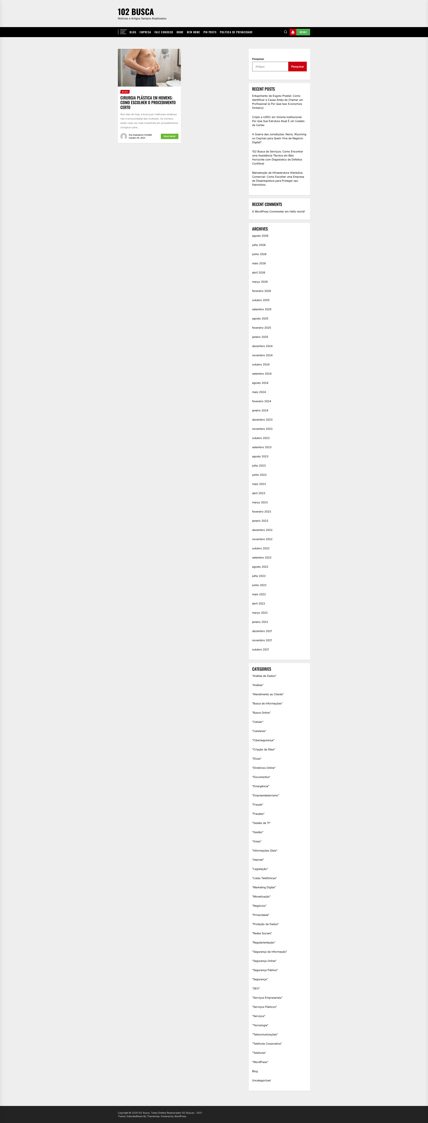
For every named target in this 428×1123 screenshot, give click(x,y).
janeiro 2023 (260, 520)
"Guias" (256, 841)
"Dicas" (256, 758)
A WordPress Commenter (268, 211)
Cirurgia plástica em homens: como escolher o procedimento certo (148, 102)
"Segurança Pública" (265, 970)
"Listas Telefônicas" (264, 878)
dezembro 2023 (262, 419)
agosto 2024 (260, 382)
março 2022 (260, 612)
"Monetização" (261, 896)
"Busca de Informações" (267, 703)
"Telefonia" (259, 1052)
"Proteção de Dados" (265, 924)
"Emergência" (260, 786)
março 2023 (260, 502)
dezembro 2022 (262, 530)
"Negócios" (259, 905)
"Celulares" (259, 731)
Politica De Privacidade (236, 32)
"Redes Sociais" (262, 933)
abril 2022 (258, 603)
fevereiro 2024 (261, 401)
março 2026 (260, 281)
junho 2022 (259, 585)
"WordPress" (260, 1062)
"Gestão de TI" (261, 823)
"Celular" (257, 721)
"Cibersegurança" (263, 740)
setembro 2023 (262, 447)
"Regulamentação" (263, 942)
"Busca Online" (261, 712)
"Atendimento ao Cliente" (268, 694)
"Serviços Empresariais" (267, 997)
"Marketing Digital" (264, 887)
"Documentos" (261, 777)
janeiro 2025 (260, 337)
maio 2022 (259, 594)
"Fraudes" (258, 813)
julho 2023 (259, 465)
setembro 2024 (262, 373)
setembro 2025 (262, 309)
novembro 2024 (262, 355)
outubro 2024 (261, 364)
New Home (193, 32)
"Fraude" (257, 804)
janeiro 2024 (260, 410)
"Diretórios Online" (264, 767)
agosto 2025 (260, 318)
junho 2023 (259, 474)
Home (180, 32)
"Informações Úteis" (264, 850)
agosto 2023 (260, 456)
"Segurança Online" (264, 961)
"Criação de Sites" (263, 749)
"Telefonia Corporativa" (267, 1043)
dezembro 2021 (262, 631)
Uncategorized (261, 1080)
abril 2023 (258, 493)
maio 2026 (259, 263)
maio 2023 (259, 484)
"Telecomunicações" (265, 1034)
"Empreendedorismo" (265, 795)
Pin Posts (210, 32)
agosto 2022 (260, 566)
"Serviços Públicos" (264, 1006)
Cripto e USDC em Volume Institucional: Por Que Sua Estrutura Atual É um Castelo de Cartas (278, 121)
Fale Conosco (163, 32)
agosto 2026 (260, 235)
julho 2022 (259, 576)
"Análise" (257, 685)
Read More (170, 136)
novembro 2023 (262, 428)
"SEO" (256, 988)
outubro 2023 (261, 438)
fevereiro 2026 (261, 291)
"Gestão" (257, 832)
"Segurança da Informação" (269, 951)
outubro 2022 (261, 548)
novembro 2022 (262, 539)
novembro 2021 (262, 640)
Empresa (145, 32)
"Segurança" (260, 979)
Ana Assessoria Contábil (140, 135)
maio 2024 (259, 392)
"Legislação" (260, 869)
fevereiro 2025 (261, 327)
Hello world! (297, 211)
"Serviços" (258, 1016)
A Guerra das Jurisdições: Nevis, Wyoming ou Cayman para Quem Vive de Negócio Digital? (279, 138)
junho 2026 (259, 254)
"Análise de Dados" (264, 676)
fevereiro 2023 (261, 511)
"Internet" (258, 859)
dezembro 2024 (262, 346)
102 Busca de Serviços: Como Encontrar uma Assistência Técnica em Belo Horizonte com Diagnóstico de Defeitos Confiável (277, 157)
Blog (133, 32)
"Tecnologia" (260, 1025)
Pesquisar (258, 59)
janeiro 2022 (260, 622)
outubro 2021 (260, 649)
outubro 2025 (261, 300)
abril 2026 (258, 272)
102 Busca (136, 11)
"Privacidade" (260, 915)
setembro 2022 (262, 557)
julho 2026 (259, 245)
